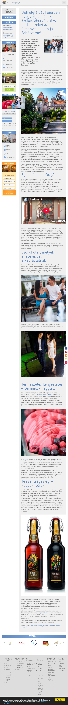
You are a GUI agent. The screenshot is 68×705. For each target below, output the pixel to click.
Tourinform (9, 54)
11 (4, 121)
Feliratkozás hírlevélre (9, 11)
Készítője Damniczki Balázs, (44, 394)
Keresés (8, 90)
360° (8, 154)
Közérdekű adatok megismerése (51, 674)
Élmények (8, 665)
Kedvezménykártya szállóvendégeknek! (8, 28)
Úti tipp (18, 669)
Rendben (60, 700)
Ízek (7, 667)
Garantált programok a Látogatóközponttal (8, 36)
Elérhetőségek (52, 661)
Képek (8, 146)
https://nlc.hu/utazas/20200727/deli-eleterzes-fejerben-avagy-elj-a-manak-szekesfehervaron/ (41, 626)
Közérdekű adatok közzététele (51, 679)
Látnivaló (8, 673)
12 (7, 121)
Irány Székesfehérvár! (9, 192)
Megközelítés (51, 663)
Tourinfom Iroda (21, 661)
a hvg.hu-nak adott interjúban (46, 613)
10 (3, 121)
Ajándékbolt (10, 68)
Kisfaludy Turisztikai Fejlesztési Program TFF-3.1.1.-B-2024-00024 (40, 690)
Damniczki (25, 459)
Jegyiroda (9, 64)
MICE (7, 682)
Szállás (8, 677)
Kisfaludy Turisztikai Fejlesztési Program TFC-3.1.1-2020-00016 (40, 678)
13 (9, 121)
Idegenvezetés (9, 18)
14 (10, 121)
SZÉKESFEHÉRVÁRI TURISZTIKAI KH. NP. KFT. (31, 665)
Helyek (7, 663)
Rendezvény (9, 675)
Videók (8, 150)
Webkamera (10, 157)
